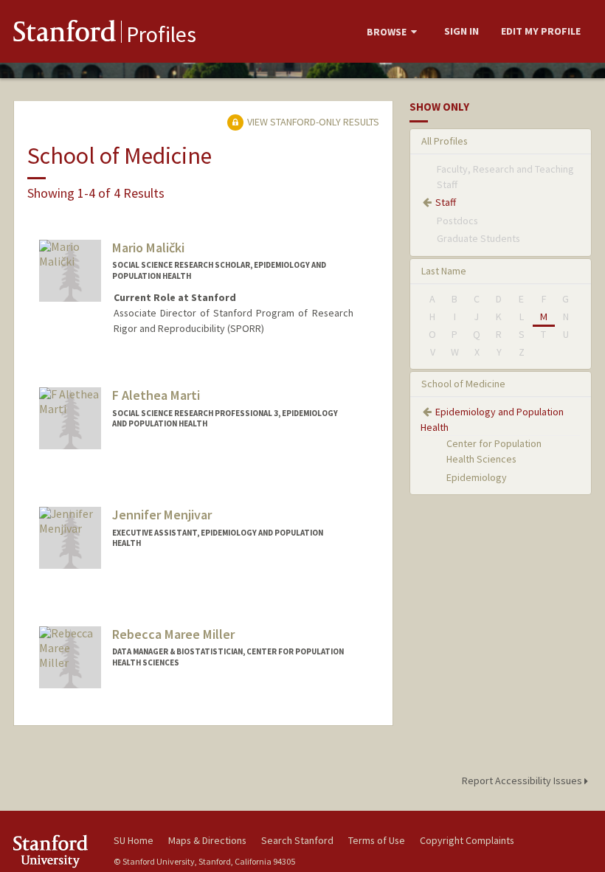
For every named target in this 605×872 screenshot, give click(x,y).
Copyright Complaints (467, 840)
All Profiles (444, 141)
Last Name (443, 270)
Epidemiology (476, 477)
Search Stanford (297, 840)
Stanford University (54, 851)
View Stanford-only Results (312, 121)
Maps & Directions (207, 840)
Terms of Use (376, 840)
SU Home (133, 840)
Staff (445, 202)
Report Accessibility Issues (523, 780)
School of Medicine (463, 383)
